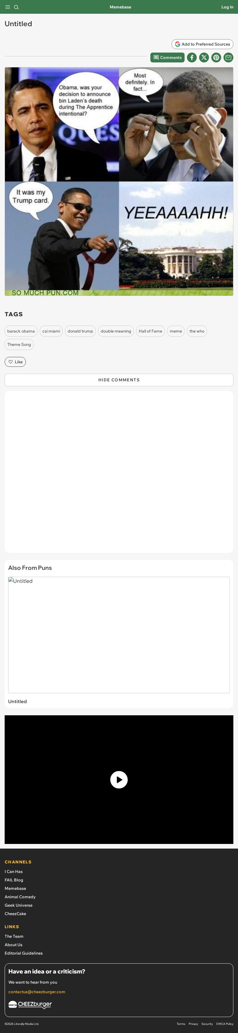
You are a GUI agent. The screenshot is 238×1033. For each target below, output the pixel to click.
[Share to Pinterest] (216, 57)
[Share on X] (204, 57)
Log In (227, 7)
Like (19, 361)
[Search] (16, 7)
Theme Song (19, 344)
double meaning (116, 331)
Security (207, 1024)
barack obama (21, 331)
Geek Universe (19, 905)
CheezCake (15, 913)
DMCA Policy (224, 1024)
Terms (181, 1024)
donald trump (80, 331)
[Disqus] (119, 474)
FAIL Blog (14, 880)
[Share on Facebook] (192, 57)
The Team (14, 936)
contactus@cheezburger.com (36, 991)
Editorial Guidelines (24, 953)
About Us (13, 944)
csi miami (51, 331)
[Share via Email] (228, 57)
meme (176, 331)
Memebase (120, 7)
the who (197, 331)
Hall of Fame (150, 331)
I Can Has (14, 871)
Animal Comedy (20, 896)
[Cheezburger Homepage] (119, 1005)
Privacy (193, 1024)
